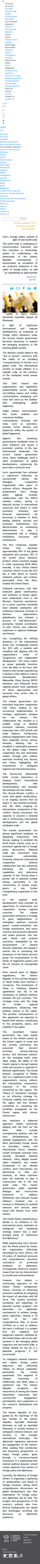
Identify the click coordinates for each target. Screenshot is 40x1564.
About (5, 1549)
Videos (8, 52)
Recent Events (11, 39)
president (9, 9)
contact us (9, 99)
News (28, 223)
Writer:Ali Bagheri (28, 229)
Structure (4, 134)
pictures (8, 57)
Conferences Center (10, 1552)
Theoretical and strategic (25, 226)
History (8, 94)
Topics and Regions (30, 1535)
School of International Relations (10, 30)
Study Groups (20, 223)
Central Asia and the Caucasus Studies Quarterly (12, 84)
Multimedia (5, 165)
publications (27, 1542)
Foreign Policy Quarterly (11, 72)
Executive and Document (11, 18)
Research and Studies (10, 13)
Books (7, 65)
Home (33, 223)
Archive (8, 42)
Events (3, 154)
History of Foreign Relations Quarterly (13, 77)
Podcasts (9, 50)
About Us (4, 203)
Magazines (4, 188)
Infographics (10, 55)
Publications (5, 180)
